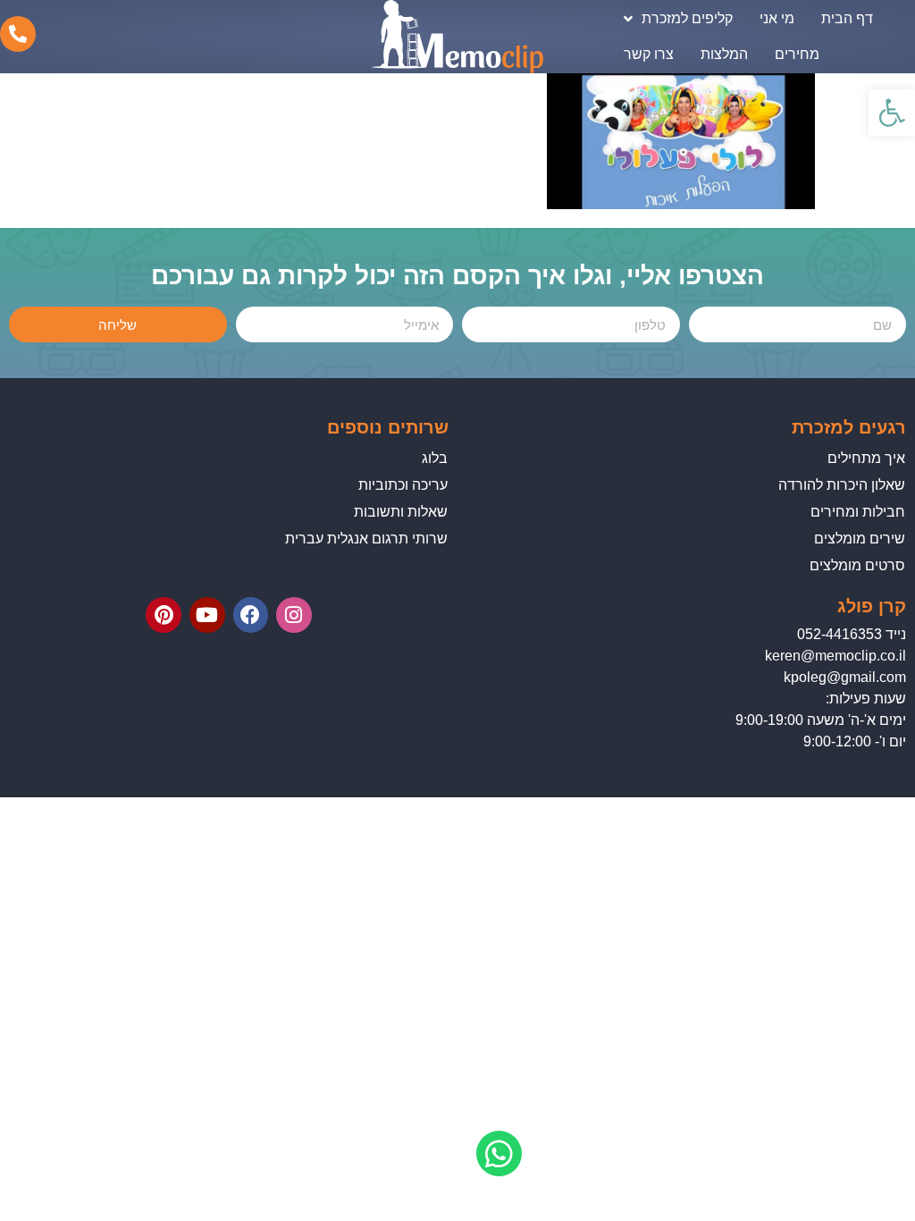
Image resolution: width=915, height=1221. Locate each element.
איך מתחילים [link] (866, 458)
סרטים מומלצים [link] (857, 565)
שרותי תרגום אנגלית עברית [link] (366, 538)
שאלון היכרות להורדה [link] (841, 485)
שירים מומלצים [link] (859, 538)
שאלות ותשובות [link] (401, 511)
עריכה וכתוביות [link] (403, 485)
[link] (892, 112)
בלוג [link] (435, 458)
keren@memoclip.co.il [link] (835, 655)
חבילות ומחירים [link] (857, 511)
